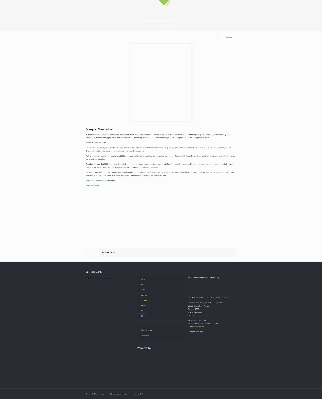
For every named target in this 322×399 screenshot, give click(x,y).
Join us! (144, 295)
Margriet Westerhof (167, 26)
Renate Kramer (108, 252)
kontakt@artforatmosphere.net (206, 323)
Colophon (145, 335)
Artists (143, 306)
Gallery (144, 300)
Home (152, 26)
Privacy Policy (146, 330)
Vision (143, 284)
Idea (143, 279)
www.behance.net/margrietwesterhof (100, 180)
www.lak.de (199, 327)
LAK (142, 394)
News (143, 290)
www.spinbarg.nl (92, 185)
